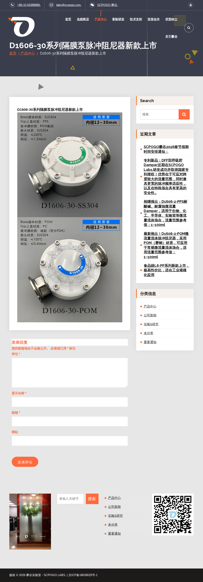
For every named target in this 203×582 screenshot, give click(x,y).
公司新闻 (150, 315)
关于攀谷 (171, 36)
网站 (15, 432)
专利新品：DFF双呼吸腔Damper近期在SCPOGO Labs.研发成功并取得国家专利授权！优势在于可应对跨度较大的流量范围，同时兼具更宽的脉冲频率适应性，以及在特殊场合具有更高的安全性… (166, 176)
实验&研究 (151, 324)
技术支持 (136, 19)
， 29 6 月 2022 (37, 94)
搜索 (92, 499)
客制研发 (118, 19)
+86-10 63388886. (29, 5)
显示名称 (19, 393)
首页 (68, 19)
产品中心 (101, 19)
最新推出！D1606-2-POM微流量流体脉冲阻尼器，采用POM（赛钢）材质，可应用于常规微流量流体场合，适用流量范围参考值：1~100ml (166, 245)
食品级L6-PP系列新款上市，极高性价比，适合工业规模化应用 (167, 270)
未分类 (148, 333)
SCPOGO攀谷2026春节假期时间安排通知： (166, 149)
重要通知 (150, 342)
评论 (16, 354)
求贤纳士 (171, 19)
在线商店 (83, 19)
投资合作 (154, 19)
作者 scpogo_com (65, 94)
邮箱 (16, 412)
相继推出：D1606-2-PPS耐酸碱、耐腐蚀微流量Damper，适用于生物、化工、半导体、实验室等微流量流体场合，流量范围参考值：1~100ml (165, 213)
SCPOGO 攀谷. (107, 5)
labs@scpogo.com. (68, 5)
